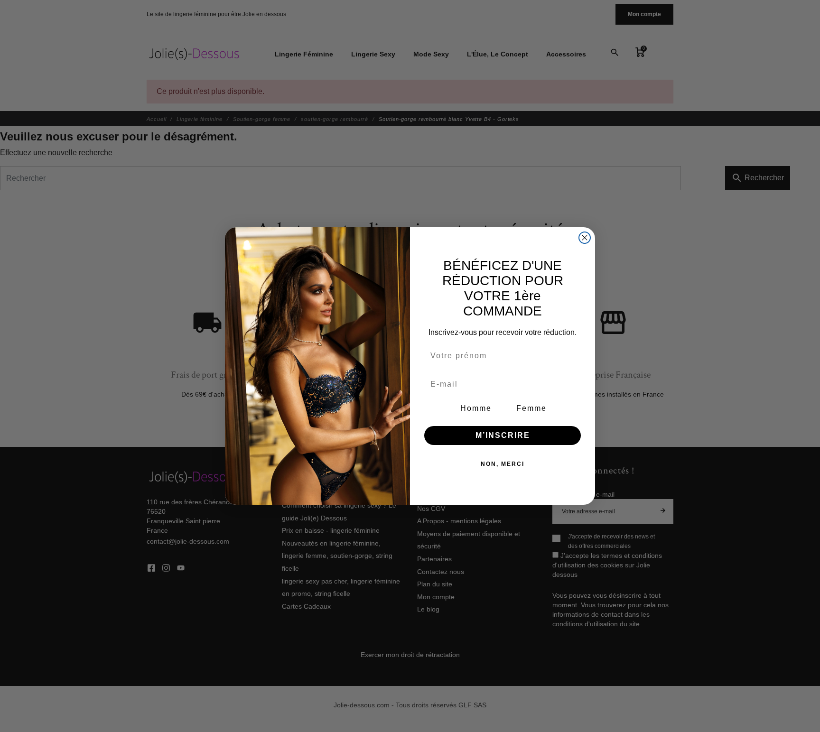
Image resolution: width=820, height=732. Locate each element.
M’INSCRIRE (502, 435)
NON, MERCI (502, 464)
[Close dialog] (584, 237)
